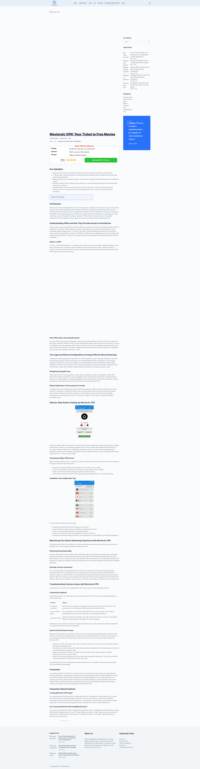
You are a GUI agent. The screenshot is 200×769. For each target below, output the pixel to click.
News (90, 3)
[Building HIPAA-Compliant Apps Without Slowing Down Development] (53, 754)
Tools (123, 3)
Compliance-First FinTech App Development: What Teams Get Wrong (139, 85)
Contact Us (122, 745)
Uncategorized (127, 109)
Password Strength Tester (112, 3)
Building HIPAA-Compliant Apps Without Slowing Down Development (139, 69)
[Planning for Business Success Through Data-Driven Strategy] (53, 747)
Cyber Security (83, 3)
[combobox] (135, 41)
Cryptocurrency (127, 97)
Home (75, 3)
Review (125, 103)
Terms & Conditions (125, 743)
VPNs (110, 214)
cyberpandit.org (65, 766)
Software (100, 3)
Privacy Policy (123, 741)
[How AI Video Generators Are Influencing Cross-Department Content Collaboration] (53, 737)
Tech (124, 107)
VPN (95, 3)
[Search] (149, 3)
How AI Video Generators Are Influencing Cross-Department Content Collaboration (139, 55)
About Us (122, 739)
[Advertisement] (84, 265)
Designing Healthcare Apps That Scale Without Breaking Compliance (139, 77)
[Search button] (148, 41)
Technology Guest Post (126, 747)
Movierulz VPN (66, 214)
